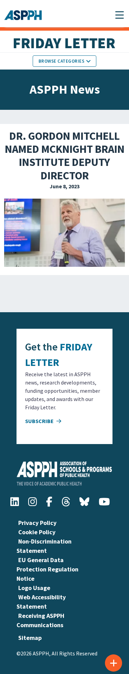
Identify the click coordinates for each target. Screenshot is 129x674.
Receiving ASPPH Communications (40, 620)
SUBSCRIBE (40, 421)
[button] (119, 15)
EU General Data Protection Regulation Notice (47, 569)
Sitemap (30, 638)
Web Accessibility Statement (41, 601)
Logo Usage (34, 588)
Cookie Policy (36, 532)
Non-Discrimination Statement (44, 546)
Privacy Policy (37, 523)
